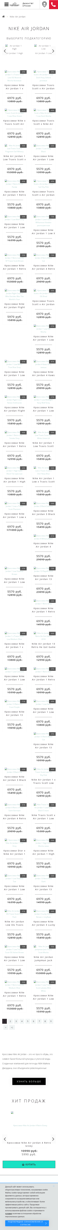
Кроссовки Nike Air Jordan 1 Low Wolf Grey (14, 227)
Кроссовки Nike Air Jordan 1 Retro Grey (43, 611)
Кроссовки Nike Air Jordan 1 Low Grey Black (43, 159)
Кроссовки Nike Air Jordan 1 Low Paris (43, 712)
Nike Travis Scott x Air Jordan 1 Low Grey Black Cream (43, 818)
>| (12, 1027)
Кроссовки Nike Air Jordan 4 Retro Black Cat (43, 268)
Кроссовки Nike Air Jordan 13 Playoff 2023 (44, 579)
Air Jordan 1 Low (43, 53)
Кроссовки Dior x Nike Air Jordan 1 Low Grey (14, 854)
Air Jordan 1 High (14, 53)
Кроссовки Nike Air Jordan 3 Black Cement (43, 514)
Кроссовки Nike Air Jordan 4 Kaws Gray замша (43, 375)
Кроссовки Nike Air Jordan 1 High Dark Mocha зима (44, 854)
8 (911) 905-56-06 (53, 4)
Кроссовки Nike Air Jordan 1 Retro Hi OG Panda (14, 195)
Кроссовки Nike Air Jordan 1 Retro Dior (43, 679)
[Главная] (3, 16)
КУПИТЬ (31, 1164)
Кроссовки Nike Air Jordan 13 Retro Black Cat (44, 747)
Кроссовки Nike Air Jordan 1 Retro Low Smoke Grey (14, 446)
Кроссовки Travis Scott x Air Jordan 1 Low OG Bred (43, 304)
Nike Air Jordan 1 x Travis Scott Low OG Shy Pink (44, 783)
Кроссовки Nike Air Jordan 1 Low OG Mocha (43, 339)
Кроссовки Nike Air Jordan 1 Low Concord (14, 679)
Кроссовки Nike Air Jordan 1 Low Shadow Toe (14, 889)
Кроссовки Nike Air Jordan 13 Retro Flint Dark (43, 889)
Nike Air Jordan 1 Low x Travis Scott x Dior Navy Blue (43, 481)
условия (8, 1214)
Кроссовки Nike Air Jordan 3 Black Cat (14, 780)
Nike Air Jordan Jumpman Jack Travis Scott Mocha (43, 960)
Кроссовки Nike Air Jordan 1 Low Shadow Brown (14, 582)
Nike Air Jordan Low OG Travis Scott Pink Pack (14, 925)
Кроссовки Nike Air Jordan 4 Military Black (44, 546)
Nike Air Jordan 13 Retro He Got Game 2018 (44, 647)
